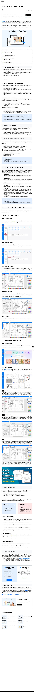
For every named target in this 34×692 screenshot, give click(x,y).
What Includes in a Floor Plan (8, 52)
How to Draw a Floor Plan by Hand (9, 56)
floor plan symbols (8, 271)
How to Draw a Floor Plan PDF (8, 62)
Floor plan (3, 21)
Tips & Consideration (7, 59)
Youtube (26, 464)
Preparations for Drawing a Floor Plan (9, 55)
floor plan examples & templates (24, 558)
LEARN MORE (19, 604)
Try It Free (28, 15)
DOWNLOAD (9, 579)
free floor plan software (12, 557)
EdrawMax (26, 590)
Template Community (6, 369)
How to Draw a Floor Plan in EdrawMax (9, 58)
